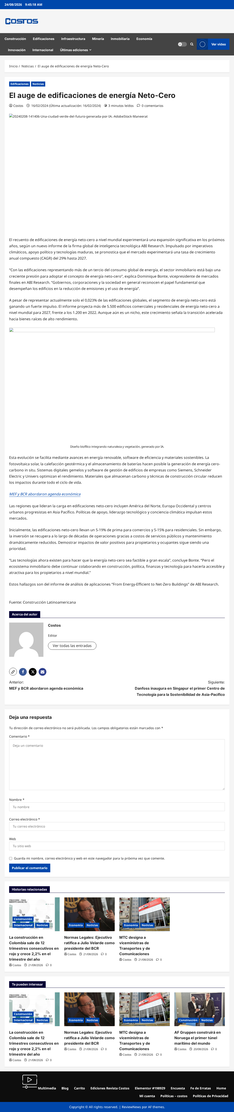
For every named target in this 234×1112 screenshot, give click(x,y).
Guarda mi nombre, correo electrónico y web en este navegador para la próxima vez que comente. (89, 858)
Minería (98, 39)
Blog (65, 1088)
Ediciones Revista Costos (109, 1088)
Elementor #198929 (150, 1088)
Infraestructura (73, 39)
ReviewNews (131, 1107)
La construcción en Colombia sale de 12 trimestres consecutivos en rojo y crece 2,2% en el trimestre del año (34, 948)
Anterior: (46, 685)
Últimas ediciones (74, 50)
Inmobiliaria (120, 39)
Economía (144, 39)
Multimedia (46, 1088)
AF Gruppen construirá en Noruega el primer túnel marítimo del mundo (197, 1038)
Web (12, 839)
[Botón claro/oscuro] (182, 44)
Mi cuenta (147, 1096)
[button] (191, 44)
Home (221, 1088)
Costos (18, 105)
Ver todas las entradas (72, 645)
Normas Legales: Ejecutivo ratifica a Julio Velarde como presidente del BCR (89, 943)
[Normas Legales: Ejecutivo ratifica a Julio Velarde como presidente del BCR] (89, 914)
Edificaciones (43, 39)
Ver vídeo (218, 44)
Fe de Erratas (200, 1088)
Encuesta (178, 1088)
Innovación (17, 50)
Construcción (15, 39)
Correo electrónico (24, 819)
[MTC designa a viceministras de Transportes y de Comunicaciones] (144, 914)
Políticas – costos (173, 1096)
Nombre (16, 799)
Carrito (79, 1088)
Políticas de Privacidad (210, 1096)
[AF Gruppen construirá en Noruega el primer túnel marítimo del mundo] (199, 1009)
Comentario (19, 736)
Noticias (38, 84)
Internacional (42, 50)
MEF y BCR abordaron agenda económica (44, 494)
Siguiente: (180, 688)
